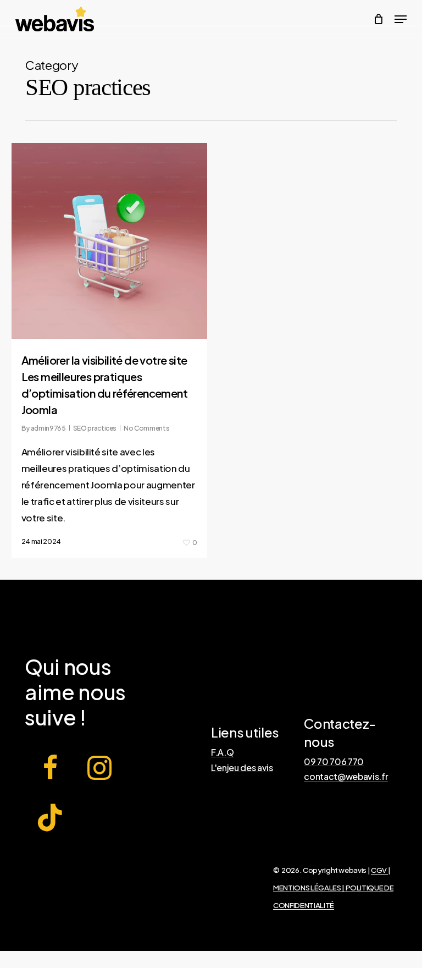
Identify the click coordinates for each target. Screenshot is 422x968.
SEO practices (95, 428)
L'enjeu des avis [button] (242, 768)
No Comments (146, 428)
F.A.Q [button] (222, 752)
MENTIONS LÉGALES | (309, 887)
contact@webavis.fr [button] (346, 777)
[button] (401, 19)
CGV (379, 870)
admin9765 (48, 428)
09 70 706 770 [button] (334, 762)
